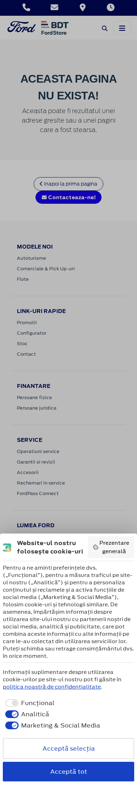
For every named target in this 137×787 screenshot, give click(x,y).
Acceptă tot (68, 771)
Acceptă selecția (69, 748)
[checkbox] (28, 703)
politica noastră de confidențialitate (52, 686)
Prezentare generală (114, 547)
